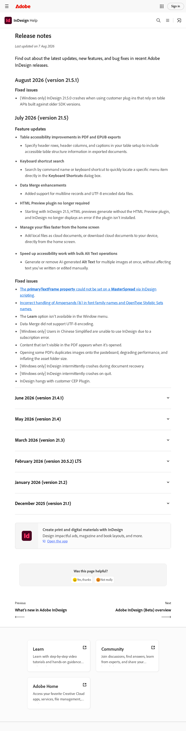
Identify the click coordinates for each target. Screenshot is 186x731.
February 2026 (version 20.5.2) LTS (48, 461)
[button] (161, 6)
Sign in (175, 6)
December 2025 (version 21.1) (43, 503)
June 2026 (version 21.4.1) (39, 398)
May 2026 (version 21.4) (38, 419)
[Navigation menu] (7, 6)
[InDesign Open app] (179, 20)
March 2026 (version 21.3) (40, 440)
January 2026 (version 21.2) (41, 482)
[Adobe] (23, 6)
